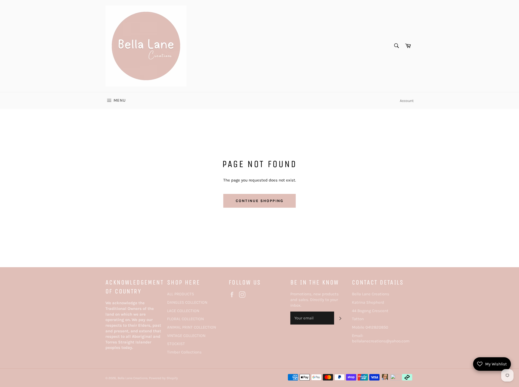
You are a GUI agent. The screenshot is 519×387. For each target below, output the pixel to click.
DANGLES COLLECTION (187, 302)
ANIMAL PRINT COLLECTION (191, 327)
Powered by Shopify (163, 378)
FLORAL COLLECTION (185, 318)
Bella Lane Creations (133, 378)
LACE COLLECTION (183, 310)
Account (407, 100)
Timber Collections (184, 352)
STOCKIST (176, 343)
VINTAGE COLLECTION (186, 335)
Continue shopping (259, 201)
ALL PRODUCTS (180, 294)
